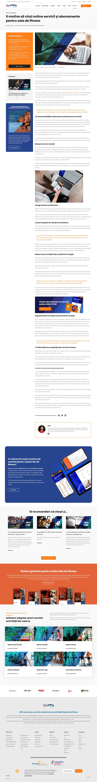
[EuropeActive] (40, 764)
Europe (84, 1)
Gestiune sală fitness (24, 746)
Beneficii (51, 735)
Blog (12, 25)
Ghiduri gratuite (67, 735)
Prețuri (64, 5)
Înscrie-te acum (19, 66)
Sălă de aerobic (38, 737)
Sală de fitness (37, 739)
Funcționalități (8, 735)
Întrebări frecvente (82, 744)
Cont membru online (24, 737)
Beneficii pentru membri (53, 739)
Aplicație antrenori (9, 739)
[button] (19, 97)
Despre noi (74, 1)
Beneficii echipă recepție (53, 744)
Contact (79, 1)
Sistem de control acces (10, 744)
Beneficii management (53, 741)
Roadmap (80, 748)
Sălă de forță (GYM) (38, 735)
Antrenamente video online (25, 739)
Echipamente (66, 748)
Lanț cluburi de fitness (39, 746)
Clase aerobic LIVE (23, 741)
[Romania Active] (57, 764)
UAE (90, 1)
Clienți (69, 5)
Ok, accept (78, 771)
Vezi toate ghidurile (48, 582)
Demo (80, 735)
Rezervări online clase (24, 735)
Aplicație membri (9, 737)
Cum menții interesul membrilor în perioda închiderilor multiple (18, 94)
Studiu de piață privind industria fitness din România (19, 107)
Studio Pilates (37, 741)
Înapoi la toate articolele (48, 558)
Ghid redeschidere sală (68, 741)
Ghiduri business (67, 739)
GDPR (65, 750)
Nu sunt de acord (68, 771)
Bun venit (38, 5)
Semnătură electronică (10, 746)
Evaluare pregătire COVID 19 (69, 744)
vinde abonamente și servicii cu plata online (70, 92)
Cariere (80, 739)
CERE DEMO (13, 489)
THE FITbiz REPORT (67, 746)
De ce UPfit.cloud (52, 737)
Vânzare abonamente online (11, 741)
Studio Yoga (37, 744)
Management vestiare (24, 744)
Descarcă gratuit (14, 147)
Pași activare (66, 752)
